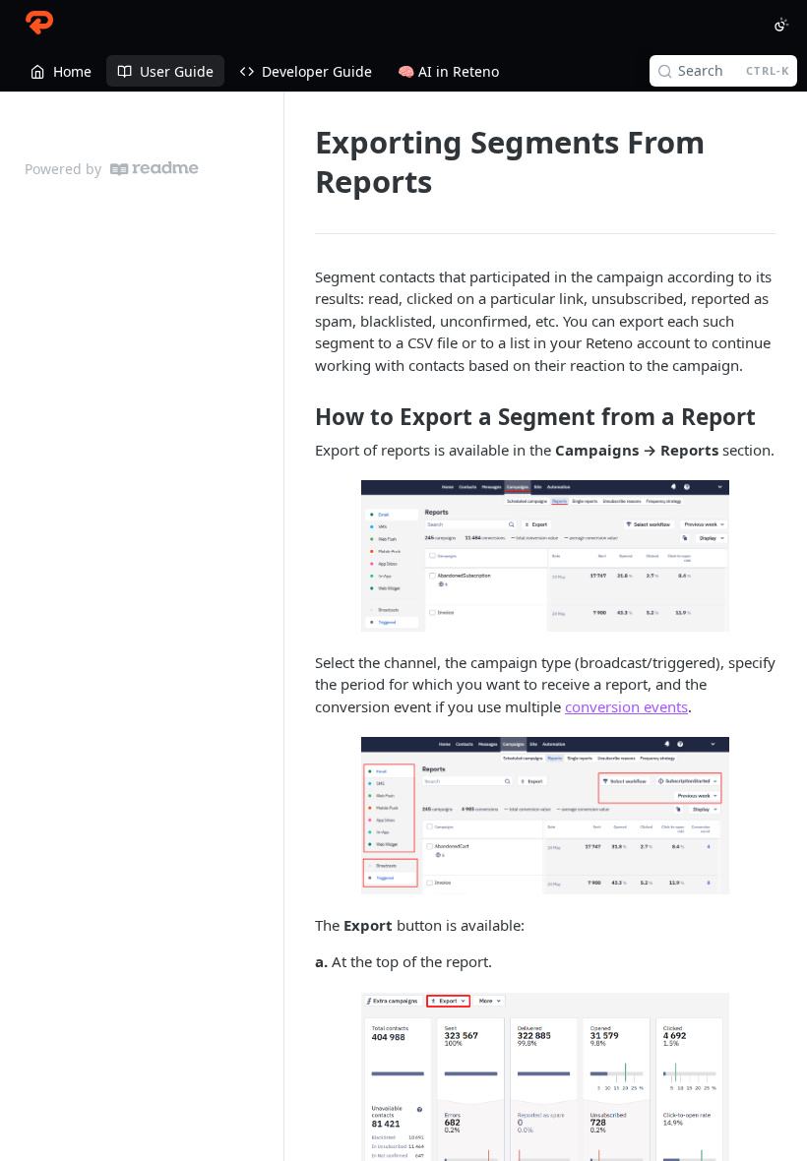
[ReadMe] (154, 168)
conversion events (626, 706)
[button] (545, 556)
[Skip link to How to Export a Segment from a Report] (301, 417)
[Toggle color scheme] (781, 24)
